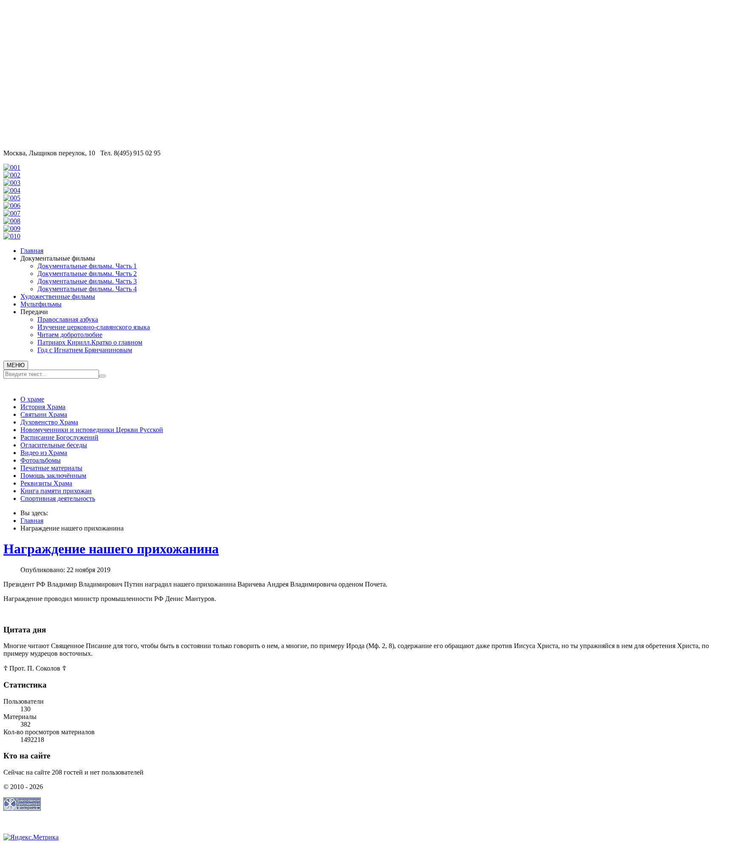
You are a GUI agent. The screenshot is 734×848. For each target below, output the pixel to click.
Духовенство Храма (49, 422)
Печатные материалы (51, 468)
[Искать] (102, 376)
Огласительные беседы (53, 445)
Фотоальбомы (40, 460)
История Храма (42, 406)
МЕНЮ (16, 365)
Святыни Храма (43, 414)
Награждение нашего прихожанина (111, 548)
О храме (32, 399)
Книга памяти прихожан (56, 490)
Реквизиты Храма (46, 483)
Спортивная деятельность (57, 498)
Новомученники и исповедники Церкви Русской (91, 429)
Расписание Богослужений (59, 437)
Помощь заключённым (53, 475)
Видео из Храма (43, 452)
